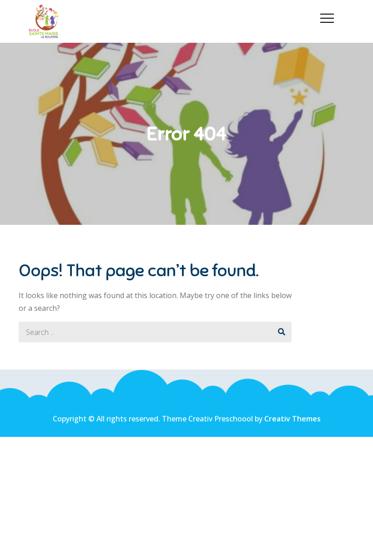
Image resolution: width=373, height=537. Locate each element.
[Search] (281, 332)
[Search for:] (155, 332)
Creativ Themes (292, 419)
